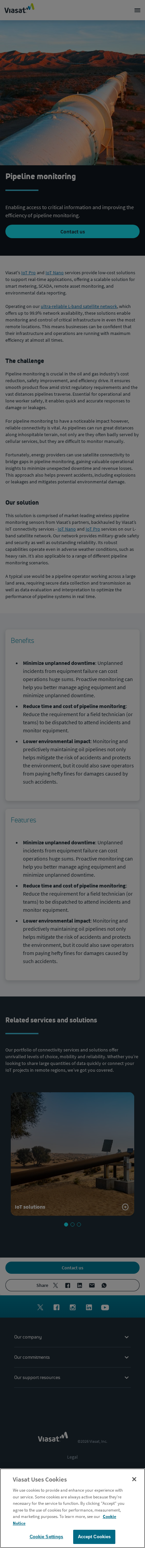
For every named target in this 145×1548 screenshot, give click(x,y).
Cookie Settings (46, 1536)
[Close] (134, 1479)
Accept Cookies (94, 1536)
